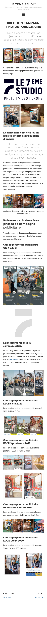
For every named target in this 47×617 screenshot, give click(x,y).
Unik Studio (13, 359)
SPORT (39, 597)
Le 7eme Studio (23, 4)
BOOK (7, 597)
